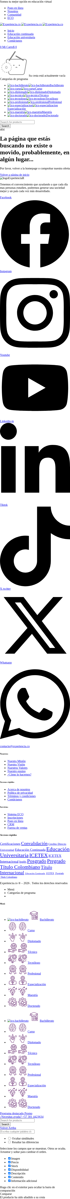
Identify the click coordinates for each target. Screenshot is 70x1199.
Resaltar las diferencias (25, 1142)
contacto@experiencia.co (15, 746)
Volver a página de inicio (14, 174)
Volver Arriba (8, 1127)
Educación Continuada (30, 850)
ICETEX (38, 855)
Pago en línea (15, 7)
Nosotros (12, 11)
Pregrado (56, 861)
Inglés (22, 861)
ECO (10, 18)
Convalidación (34, 843)
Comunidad (14, 14)
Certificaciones (10, 844)
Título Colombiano (20, 867)
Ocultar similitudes (22, 1138)
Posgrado (36, 861)
